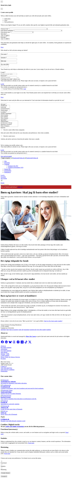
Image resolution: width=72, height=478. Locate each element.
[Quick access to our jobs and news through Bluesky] (10, 343)
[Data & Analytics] (9, 126)
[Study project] (5, 110)
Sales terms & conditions (7, 369)
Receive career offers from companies (14, 130)
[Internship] (5, 107)
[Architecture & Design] (9, 123)
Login (2, 84)
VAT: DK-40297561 (6, 368)
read (25, 89)
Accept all (3, 476)
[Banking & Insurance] (9, 124)
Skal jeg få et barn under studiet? (53, 321)
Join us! (20, 187)
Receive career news (9, 136)
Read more (31, 443)
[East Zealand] (8, 116)
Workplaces (7, 172)
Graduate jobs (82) (13, 166)
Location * (4, 112)
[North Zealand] (8, 115)
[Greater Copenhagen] (8, 113)
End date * (4, 37)
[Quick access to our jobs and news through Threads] (14, 343)
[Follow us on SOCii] (22, 343)
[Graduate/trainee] (5, 109)
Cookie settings (5, 355)
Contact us (4, 366)
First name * (4, 54)
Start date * (4, 34)
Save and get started (6, 156)
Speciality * (4, 120)
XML (7, 354)
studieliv (48, 329)
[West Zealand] (8, 118)
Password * (4, 75)
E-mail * (3, 72)
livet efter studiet (41, 329)
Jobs (5, 161)
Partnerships (4, 371)
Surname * (4, 57)
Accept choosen (5, 473)
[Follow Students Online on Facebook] (2, 343)
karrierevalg (33, 329)
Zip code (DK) (5, 64)
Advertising (4, 349)
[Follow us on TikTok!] (26, 343)
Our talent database (6, 350)
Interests (3, 127)
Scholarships (7, 170)
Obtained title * (5, 29)
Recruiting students (6, 347)
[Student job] (5, 106)
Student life (7, 169)
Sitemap (3, 354)
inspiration (27, 329)
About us (3, 346)
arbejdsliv (3, 329)
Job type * (3, 104)
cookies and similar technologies (14, 426)
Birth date (3, 61)
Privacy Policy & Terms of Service (10, 357)
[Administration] (9, 121)
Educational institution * (7, 30)
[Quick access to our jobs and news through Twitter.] (30, 343)
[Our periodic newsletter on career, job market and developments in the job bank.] (2, 136)
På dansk (3, 358)
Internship (7, 162)
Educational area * (6, 32)
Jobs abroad (4, 352)
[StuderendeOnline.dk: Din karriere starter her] (24, 158)
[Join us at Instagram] (18, 343)
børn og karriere (13, 329)
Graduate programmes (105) (15, 167)
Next (2, 47)
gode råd (21, 329)
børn (7, 329)
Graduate (6, 164)
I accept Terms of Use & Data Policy (13, 89)
